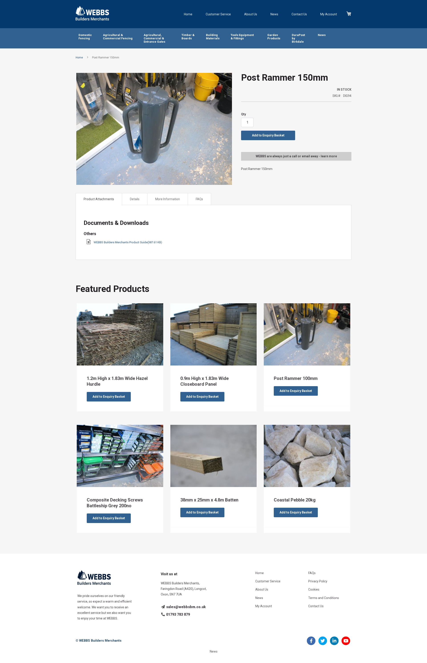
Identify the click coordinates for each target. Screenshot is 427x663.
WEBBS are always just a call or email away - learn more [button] (296, 156)
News (274, 14)
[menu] (213, 38)
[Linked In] (334, 643)
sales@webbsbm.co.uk (185, 607)
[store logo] (92, 13)
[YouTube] (345, 643)
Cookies (313, 589)
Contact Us (299, 14)
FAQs (199, 199)
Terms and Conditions (323, 598)
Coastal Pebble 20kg (295, 500)
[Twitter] (322, 643)
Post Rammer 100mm (296, 378)
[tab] (99, 199)
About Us (250, 14)
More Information (167, 199)
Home (188, 14)
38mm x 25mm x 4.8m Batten (209, 500)
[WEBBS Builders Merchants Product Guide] (88, 243)
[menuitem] (85, 37)
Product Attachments (99, 199)
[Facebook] (311, 643)
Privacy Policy (317, 581)
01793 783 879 (177, 614)
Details (134, 199)
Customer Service (218, 14)
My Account (328, 14)
